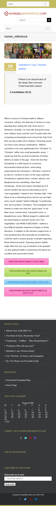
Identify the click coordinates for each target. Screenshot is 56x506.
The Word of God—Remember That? (23, 336)
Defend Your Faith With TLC (19, 331)
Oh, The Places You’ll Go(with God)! (22, 361)
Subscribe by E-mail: (14, 475)
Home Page (11, 385)
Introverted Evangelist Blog (18, 380)
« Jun (6, 421)
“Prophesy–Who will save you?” (20, 346)
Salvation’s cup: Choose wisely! (20, 351)
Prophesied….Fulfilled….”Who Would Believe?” (27, 341)
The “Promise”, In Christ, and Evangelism (25, 356)
